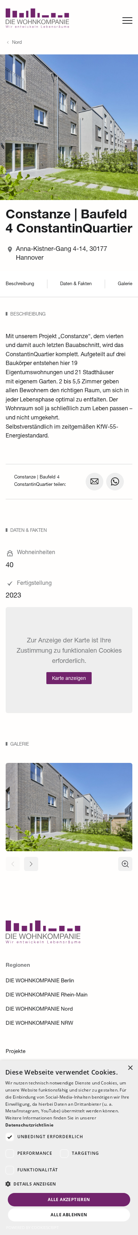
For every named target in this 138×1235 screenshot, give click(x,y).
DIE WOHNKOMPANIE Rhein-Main (46, 995)
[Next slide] (31, 864)
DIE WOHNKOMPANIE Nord (39, 1009)
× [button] (130, 1068)
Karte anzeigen (69, 678)
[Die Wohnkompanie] (37, 20)
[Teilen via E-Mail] (94, 481)
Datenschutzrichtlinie (29, 1125)
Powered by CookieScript (32, 1227)
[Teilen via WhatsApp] (115, 481)
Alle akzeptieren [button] (69, 1199)
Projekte (15, 1051)
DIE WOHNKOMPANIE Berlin (40, 981)
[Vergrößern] (125, 864)
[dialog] (69, 1147)
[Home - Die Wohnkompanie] (43, 942)
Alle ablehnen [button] (69, 1215)
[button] (69, 1184)
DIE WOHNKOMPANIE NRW (39, 1023)
